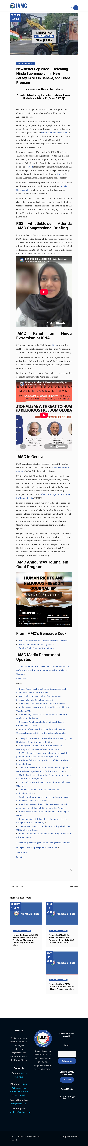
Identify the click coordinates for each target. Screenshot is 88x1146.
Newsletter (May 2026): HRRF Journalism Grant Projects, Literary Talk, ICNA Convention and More (61, 939)
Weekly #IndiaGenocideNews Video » (36, 648)
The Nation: (24, 826)
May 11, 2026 (49, 957)
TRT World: (24, 782)
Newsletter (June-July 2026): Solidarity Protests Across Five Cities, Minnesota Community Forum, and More (26, 940)
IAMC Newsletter (26, 63)
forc (59, 174)
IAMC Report (25, 640)
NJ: (20, 753)
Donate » (20, 857)
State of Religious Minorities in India (49, 640)
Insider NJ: (24, 760)
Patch (22, 833)
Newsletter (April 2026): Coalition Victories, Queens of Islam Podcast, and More (61, 986)
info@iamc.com (18, 1103)
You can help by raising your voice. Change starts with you (43, 842)
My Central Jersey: (28, 775)
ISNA (54, 345)
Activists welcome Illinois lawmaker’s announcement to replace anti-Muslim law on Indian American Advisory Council (42, 670)
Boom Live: (24, 819)
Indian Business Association (54, 132)
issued (30, 166)
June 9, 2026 (49, 908)
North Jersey (25, 745)
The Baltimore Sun (28, 767)
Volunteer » (21, 852)
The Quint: (24, 738)
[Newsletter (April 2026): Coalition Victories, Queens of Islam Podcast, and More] (62, 962)
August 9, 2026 (15, 906)
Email (66, 1045)
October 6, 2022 (16, 17)
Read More (21, 678)
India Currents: (26, 811)
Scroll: (22, 797)
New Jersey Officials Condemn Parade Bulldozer (41, 703)
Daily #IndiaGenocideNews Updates (36, 644)
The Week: (24, 789)
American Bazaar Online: (31, 804)
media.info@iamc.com (20, 1112)
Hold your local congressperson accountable (36, 847)
